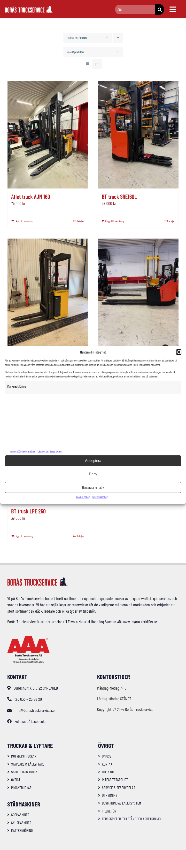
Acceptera (93, 461)
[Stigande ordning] (118, 38)
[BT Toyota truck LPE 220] (138, 292)
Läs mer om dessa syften (50, 451)
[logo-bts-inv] (29, 8)
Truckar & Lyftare (30, 745)
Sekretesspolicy (100, 496)
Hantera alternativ (93, 487)
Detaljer (80, 221)
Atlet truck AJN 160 (30, 196)
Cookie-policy (83, 496)
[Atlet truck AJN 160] (48, 134)
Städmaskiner (23, 804)
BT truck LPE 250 (28, 511)
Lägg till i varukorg (24, 221)
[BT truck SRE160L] (138, 134)
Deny (93, 474)
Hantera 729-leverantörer (22, 451)
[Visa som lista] (97, 64)
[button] (178, 352)
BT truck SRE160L (119, 196)
